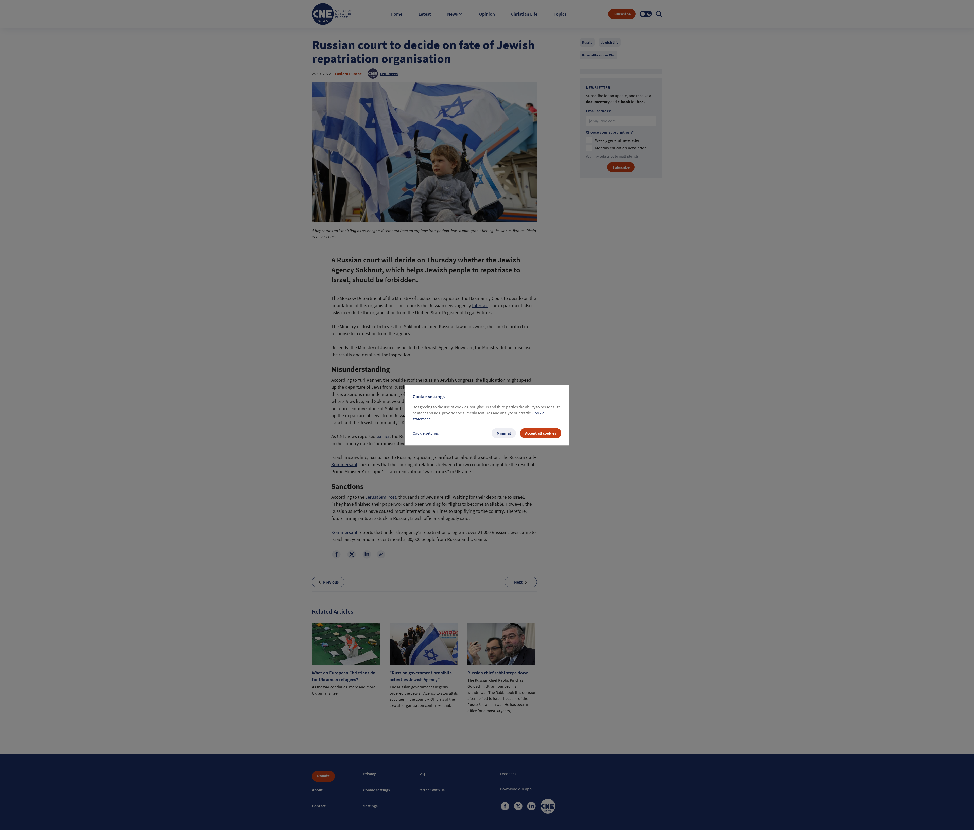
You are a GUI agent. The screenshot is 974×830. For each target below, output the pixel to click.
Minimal (504, 433)
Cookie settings (426, 433)
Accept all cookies (540, 433)
